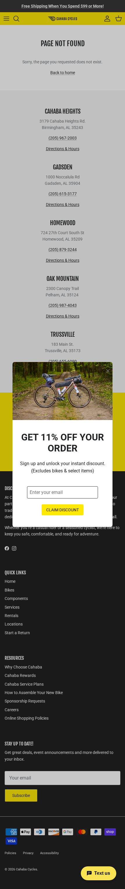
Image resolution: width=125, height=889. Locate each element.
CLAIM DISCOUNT (62, 510)
